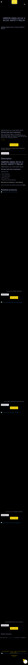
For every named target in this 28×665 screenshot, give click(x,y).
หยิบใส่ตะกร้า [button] (5, 294)
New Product (6, 149)
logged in (11, 637)
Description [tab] (5, 153)
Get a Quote (14, 144)
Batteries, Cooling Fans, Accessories (15, 148)
